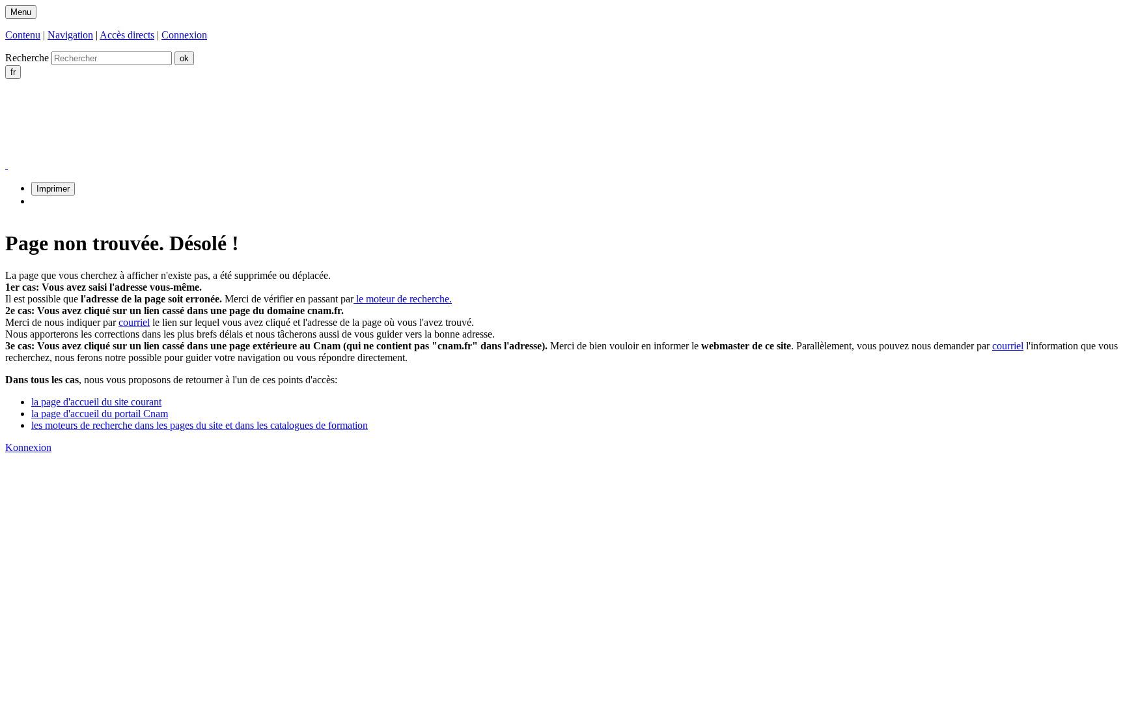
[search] (111, 58)
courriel (134, 322)
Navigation (70, 34)
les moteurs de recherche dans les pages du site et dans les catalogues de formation (199, 425)
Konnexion (28, 447)
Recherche (27, 57)
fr (13, 72)
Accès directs (127, 34)
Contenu (22, 34)
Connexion (184, 34)
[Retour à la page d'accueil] (140, 153)
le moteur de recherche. (403, 298)
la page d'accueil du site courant (96, 401)
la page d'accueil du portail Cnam (99, 413)
